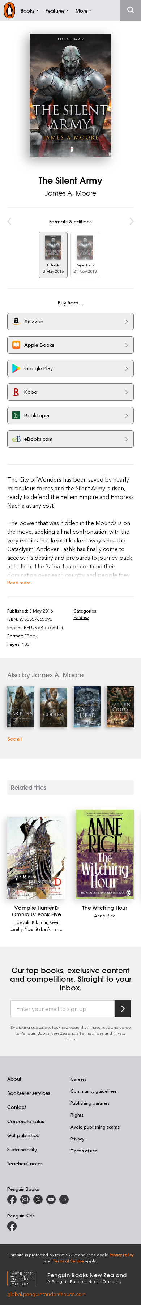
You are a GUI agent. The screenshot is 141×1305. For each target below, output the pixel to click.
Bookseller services (28, 1093)
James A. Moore (71, 193)
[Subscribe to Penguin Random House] (123, 1008)
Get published (23, 1135)
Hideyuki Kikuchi (29, 921)
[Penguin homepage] (9, 10)
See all (14, 738)
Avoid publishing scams (95, 1126)
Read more (19, 582)
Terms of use (83, 1150)
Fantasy (81, 617)
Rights (77, 1115)
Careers (78, 1079)
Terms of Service (68, 1261)
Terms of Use (91, 1033)
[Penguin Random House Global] (27, 1277)
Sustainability (22, 1149)
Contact (16, 1107)
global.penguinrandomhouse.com (46, 1294)
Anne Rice (105, 915)
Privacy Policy (121, 1254)
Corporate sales (25, 1121)
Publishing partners (90, 1103)
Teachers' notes (25, 1163)
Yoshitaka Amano (44, 928)
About (14, 1079)
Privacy (77, 1138)
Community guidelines (93, 1091)
